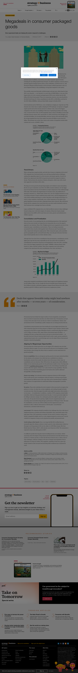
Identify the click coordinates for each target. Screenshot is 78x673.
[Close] (56, 68)
